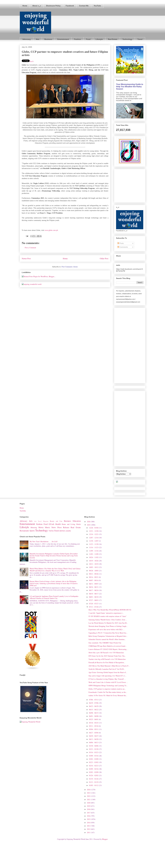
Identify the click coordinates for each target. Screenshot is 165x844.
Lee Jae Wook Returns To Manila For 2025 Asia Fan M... (108, 623)
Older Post (104, 258)
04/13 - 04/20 (94, 739)
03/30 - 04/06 (94, 746)
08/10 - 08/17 (94, 594)
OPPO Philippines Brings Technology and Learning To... (108, 685)
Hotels (78, 524)
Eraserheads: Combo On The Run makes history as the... (108, 692)
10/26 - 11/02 (94, 557)
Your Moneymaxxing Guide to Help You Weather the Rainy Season (129, 86)
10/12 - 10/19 (94, 564)
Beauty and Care (56, 521)
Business (48, 39)
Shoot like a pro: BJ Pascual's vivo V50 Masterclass (106, 652)
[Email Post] (27, 236)
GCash (51, 524)
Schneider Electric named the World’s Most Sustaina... (107, 639)
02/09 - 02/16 (94, 769)
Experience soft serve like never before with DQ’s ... (107, 629)
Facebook (70, 6)
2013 (89, 826)
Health (58, 524)
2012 (89, 829)
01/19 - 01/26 (94, 779)
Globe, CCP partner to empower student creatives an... (107, 689)
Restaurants (24, 530)
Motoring (34, 527)
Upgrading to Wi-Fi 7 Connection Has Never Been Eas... (108, 633)
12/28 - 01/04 (94, 528)
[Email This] (31, 236)
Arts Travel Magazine (41, 521)
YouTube (97, 6)
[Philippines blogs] (33, 669)
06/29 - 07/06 (94, 703)
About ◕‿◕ (36, 6)
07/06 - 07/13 (94, 699)
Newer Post (26, 258)
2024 (89, 789)
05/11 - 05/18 (94, 726)
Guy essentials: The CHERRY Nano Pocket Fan (105, 643)
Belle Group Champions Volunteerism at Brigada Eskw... (108, 636)
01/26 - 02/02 (94, 775)
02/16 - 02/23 (94, 765)
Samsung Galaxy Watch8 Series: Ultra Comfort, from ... (108, 619)
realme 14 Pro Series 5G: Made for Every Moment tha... (108, 695)
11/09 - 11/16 (94, 551)
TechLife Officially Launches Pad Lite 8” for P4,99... (107, 669)
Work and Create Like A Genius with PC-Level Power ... (108, 682)
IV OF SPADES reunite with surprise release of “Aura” (107, 616)
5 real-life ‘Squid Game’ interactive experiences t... (106, 613)
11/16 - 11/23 (94, 547)
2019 (89, 806)
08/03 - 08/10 (94, 597)
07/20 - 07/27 (94, 603)
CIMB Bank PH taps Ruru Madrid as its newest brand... (108, 646)
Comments (123, 247)
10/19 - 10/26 (94, 561)
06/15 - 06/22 (94, 709)
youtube (68, 531)
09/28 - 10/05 (94, 570)
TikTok (51, 531)
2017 (89, 812)
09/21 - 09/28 (94, 574)
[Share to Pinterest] (40, 236)
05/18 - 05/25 (94, 723)
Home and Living (68, 524)
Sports (32, 530)
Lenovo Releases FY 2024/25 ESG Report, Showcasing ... (108, 649)
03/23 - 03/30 (94, 749)
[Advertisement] (134, 185)
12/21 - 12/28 (94, 531)
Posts (121, 243)
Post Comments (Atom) (70, 267)
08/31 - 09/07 (94, 584)
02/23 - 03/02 (94, 762)
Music (47, 527)
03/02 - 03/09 (94, 759)
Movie (40, 527)
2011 (89, 832)
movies (62, 530)
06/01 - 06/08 (94, 716)
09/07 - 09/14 (94, 580)
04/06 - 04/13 (94, 742)
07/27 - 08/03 (94, 600)
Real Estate (112, 39)
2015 (89, 819)
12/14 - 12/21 (94, 534)
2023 (89, 793)
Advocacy (26, 39)
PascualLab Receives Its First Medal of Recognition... (107, 662)
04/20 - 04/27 (94, 736)
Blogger (105, 839)
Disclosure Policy (53, 6)
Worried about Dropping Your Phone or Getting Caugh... (108, 626)
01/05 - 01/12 (94, 785)
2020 (89, 803)
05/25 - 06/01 (94, 719)
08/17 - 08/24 (94, 590)
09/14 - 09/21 (94, 577)
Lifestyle (99, 39)
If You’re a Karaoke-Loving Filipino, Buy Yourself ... (107, 679)
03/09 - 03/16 (94, 756)
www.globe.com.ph (51, 230)
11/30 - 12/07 (94, 541)
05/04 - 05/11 (94, 729)
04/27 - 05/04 (94, 732)
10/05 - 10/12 (94, 567)
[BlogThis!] (33, 236)
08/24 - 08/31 (94, 587)
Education (77, 521)
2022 (89, 796)
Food (88, 39)
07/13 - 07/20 (94, 607)
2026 (89, 521)
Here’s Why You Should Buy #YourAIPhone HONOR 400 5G (110, 610)
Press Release (63, 527)
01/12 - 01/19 (94, 782)
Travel (139, 39)
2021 (89, 799)
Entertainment (63, 39)
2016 (89, 816)
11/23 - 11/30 (94, 544)
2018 (89, 809)
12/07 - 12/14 (94, 537)
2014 (89, 822)
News (53, 527)
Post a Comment (30, 247)
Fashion (77, 39)
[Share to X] (36, 236)
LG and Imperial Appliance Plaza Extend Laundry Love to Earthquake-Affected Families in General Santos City (54, 597)
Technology (127, 39)
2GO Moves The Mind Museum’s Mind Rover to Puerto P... (109, 666)
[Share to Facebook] (38, 236)
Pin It (31, 61)
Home (24, 6)
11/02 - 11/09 (94, 554)
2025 (89, 525)
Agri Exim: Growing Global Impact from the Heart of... (108, 672)
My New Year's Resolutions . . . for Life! (44, 541)
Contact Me (84, 6)
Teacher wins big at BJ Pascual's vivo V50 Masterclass (107, 659)
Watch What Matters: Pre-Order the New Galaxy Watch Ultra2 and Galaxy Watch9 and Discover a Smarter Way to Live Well (55, 569)
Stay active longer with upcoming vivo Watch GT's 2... (107, 676)
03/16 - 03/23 (94, 752)
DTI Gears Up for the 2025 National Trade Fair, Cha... (107, 656)
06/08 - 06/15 (94, 713)
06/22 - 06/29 (94, 706)
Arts (37, 39)
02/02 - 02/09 (94, 772)
